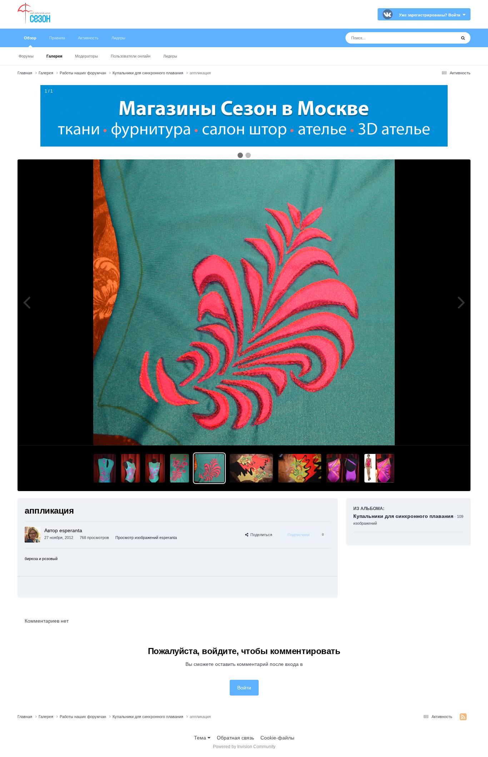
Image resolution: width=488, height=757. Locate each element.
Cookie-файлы (277, 738)
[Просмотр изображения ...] (130, 468)
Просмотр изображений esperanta (146, 537)
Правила (57, 38)
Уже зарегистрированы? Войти (431, 15)
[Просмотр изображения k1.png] (379, 468)
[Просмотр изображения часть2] (179, 468)
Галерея (54, 56)
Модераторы (86, 56)
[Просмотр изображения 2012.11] (251, 468)
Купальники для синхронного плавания (403, 516)
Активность (88, 38)
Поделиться (260, 535)
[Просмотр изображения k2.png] (343, 468)
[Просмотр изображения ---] (105, 468)
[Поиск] (462, 38)
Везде (439, 37)
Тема (201, 738)
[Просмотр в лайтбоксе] (244, 302)
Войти (244, 688)
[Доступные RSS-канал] (463, 717)
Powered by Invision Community (244, 746)
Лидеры (170, 56)
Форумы (26, 56)
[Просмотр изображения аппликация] (209, 468)
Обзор (30, 38)
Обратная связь (235, 738)
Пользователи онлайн (130, 56)
